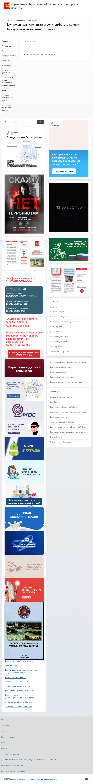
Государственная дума (58, 417)
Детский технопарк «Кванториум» (17, 686)
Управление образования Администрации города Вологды (33, 779)
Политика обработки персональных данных (66, 382)
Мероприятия (57, 327)
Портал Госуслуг (56, 437)
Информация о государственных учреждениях (67, 432)
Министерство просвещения (61, 397)
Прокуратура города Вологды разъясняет (20, 661)
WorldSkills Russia (11, 665)
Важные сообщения (59, 317)
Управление (6, 51)
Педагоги (5, 60)
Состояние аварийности (61, 352)
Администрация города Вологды (62, 422)
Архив (54, 307)
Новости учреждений (33, 21)
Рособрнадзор (55, 402)
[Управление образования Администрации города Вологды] (7, 6)
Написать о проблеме (64, 171)
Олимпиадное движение (7, 71)
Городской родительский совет (16, 682)
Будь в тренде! (58, 312)
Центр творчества (11, 695)
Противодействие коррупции (61, 367)
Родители (6, 65)
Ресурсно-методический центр (7, 97)
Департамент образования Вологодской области (68, 412)
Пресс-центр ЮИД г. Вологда (15, 677)
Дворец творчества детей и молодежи (19, 697)
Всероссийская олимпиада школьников (67, 322)
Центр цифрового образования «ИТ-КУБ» (20, 691)
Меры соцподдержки (58, 372)
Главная (10, 21)
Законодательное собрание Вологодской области (68, 427)
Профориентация (9, 55)
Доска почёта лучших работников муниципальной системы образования (8, 83)
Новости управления (60, 337)
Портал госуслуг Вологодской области (64, 442)
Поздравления (57, 346)
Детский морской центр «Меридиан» (18, 706)
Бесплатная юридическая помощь (7, 107)
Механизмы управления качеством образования (68, 362)
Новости (19, 21)
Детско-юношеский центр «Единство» (19, 702)
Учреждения (6, 46)
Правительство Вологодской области (64, 407)
